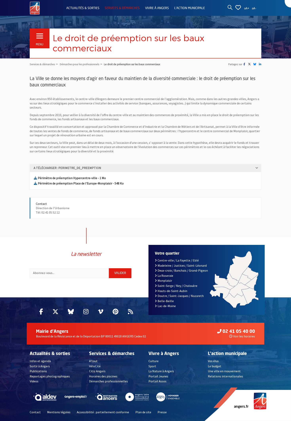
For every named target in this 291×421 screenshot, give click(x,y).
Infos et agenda (40, 361)
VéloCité (95, 366)
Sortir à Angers (40, 366)
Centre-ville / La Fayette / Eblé (178, 260)
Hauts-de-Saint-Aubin (172, 291)
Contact (35, 412)
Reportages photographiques (50, 376)
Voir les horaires (244, 336)
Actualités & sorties (82, 8)
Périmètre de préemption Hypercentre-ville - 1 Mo (72, 178)
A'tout (93, 361)
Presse (162, 412)
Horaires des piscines (103, 376)
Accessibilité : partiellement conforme (103, 412)
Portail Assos (157, 381)
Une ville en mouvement (224, 371)
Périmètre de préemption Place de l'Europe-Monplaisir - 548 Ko (81, 183)
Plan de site (143, 412)
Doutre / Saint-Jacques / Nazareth (181, 296)
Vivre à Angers (157, 8)
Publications (38, 371)
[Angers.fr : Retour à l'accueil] (35, 8)
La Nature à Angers (161, 371)
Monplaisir (165, 281)
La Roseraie (165, 276)
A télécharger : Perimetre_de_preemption (67, 168)
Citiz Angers (97, 371)
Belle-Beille (166, 301)
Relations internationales (225, 376)
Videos (34, 381)
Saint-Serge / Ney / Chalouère (177, 286)
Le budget (214, 366)
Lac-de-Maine (167, 306)
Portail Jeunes (158, 376)
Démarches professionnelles (108, 381)
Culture (153, 361)
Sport (152, 366)
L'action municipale (189, 8)
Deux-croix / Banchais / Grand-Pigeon (183, 270)
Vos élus (213, 361)
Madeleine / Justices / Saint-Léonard (182, 265)
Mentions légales (58, 412)
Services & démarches (122, 8)
